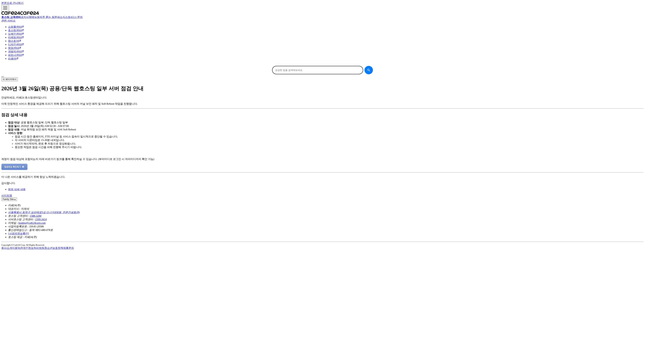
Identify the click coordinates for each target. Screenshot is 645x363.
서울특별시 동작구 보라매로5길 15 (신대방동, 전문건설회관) (44, 212)
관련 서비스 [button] (8, 20)
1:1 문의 (78, 17)
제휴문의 (68, 248)
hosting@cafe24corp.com (32, 222)
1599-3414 (41, 219)
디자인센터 (15, 44)
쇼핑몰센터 (15, 26)
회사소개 (6, 248)
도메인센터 (15, 33)
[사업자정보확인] (18, 233)
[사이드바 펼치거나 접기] (5, 8)
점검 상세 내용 (17, 189)
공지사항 (26, 17)
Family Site (9, 199)
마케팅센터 (15, 37)
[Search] (368, 70)
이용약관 (17, 248)
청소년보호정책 (53, 248)
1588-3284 (35, 215)
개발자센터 (15, 51)
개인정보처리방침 (33, 248)
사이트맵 (6, 195)
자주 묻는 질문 (48, 17)
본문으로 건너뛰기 (12, 3)
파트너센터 (15, 55)
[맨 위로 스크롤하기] (2, 76)
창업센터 (13, 48)
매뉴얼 (36, 17)
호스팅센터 (15, 30)
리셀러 (12, 58)
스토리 (69, 17)
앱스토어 (13, 40)
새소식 (61, 17)
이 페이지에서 (9, 79)
